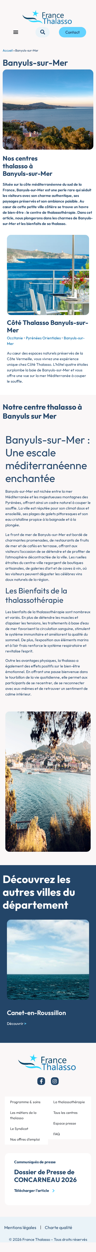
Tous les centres (65, 1112)
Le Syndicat (19, 1128)
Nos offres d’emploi (25, 1139)
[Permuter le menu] (15, 32)
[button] (42, 32)
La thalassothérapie (69, 1102)
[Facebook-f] (41, 1081)
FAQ (56, 1134)
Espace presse (64, 1123)
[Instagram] (55, 1081)
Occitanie (15, 338)
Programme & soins (25, 1102)
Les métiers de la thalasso (23, 1115)
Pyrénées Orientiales (43, 338)
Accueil (8, 50)
